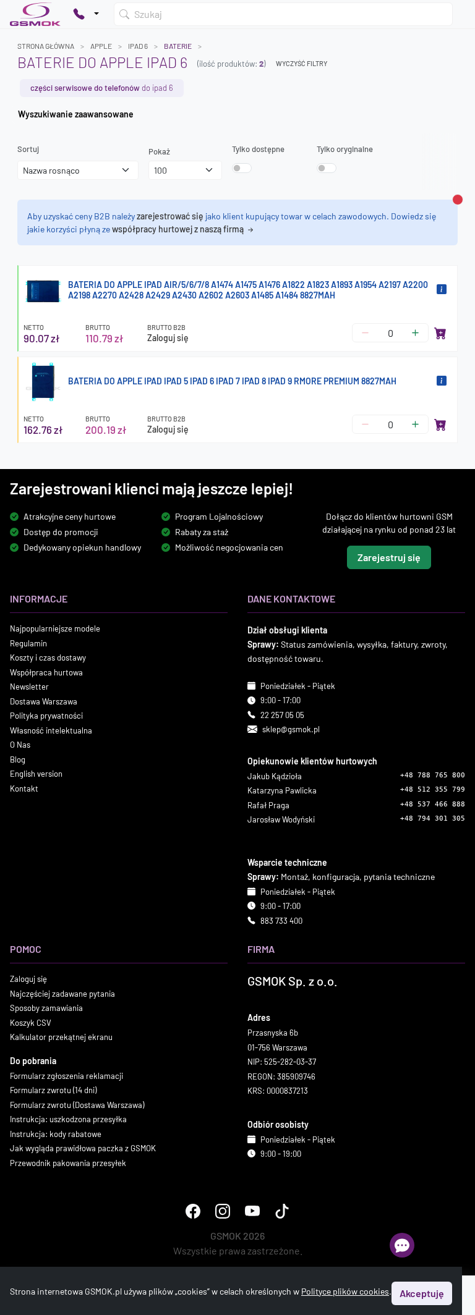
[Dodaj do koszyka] (440, 333)
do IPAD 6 (101, 88)
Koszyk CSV (30, 1023)
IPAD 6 (138, 45)
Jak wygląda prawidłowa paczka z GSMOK (83, 1148)
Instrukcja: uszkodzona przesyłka (68, 1119)
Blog (17, 759)
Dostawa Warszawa (43, 701)
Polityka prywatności (46, 716)
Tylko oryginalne (345, 149)
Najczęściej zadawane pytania (62, 994)
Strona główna (45, 45)
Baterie (178, 45)
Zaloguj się (168, 337)
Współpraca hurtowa (46, 672)
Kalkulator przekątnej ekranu (61, 1037)
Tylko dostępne (258, 149)
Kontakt (24, 788)
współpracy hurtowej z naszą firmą (179, 229)
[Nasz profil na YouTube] (252, 1211)
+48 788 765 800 (432, 775)
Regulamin (28, 643)
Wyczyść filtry (301, 63)
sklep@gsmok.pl (291, 729)
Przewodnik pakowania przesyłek (68, 1163)
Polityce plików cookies (345, 1291)
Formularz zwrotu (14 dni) (53, 1090)
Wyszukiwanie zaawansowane (76, 114)
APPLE (101, 45)
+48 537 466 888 (432, 804)
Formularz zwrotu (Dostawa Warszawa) (77, 1105)
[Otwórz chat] (402, 1245)
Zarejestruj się (389, 557)
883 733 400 (281, 921)
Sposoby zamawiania (46, 1008)
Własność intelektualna (51, 730)
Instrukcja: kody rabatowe (55, 1134)
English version (36, 774)
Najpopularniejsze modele (55, 628)
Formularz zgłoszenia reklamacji (66, 1076)
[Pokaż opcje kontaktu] (86, 14)
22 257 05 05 (282, 715)
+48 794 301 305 (432, 818)
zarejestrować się (170, 216)
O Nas (20, 745)
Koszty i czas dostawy (48, 657)
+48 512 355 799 (432, 789)
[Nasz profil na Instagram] (223, 1211)
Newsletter (29, 686)
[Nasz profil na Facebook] (193, 1211)
